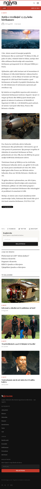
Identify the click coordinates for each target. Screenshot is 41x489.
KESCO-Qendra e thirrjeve (12, 264)
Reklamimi (5, 447)
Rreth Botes (5, 425)
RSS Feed (4, 455)
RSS (11, 485)
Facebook (12, 228)
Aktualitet (5, 410)
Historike (4, 417)
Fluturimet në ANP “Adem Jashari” (15, 256)
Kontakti (4, 444)
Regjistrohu (20, 244)
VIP (3, 432)
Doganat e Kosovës (9, 261)
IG (5, 485)
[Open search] (34, 3)
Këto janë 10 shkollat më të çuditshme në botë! (18, 308)
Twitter (23, 228)
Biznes (4, 414)
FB (2, 485)
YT (8, 485)
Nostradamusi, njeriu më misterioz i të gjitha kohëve (18, 381)
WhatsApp (34, 228)
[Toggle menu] (37, 3)
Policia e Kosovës (8, 258)
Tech (3, 428)
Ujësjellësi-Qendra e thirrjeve (14, 267)
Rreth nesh (5, 440)
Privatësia (5, 451)
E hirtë (4, 13)
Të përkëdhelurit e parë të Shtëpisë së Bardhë (18, 344)
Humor (4, 421)
